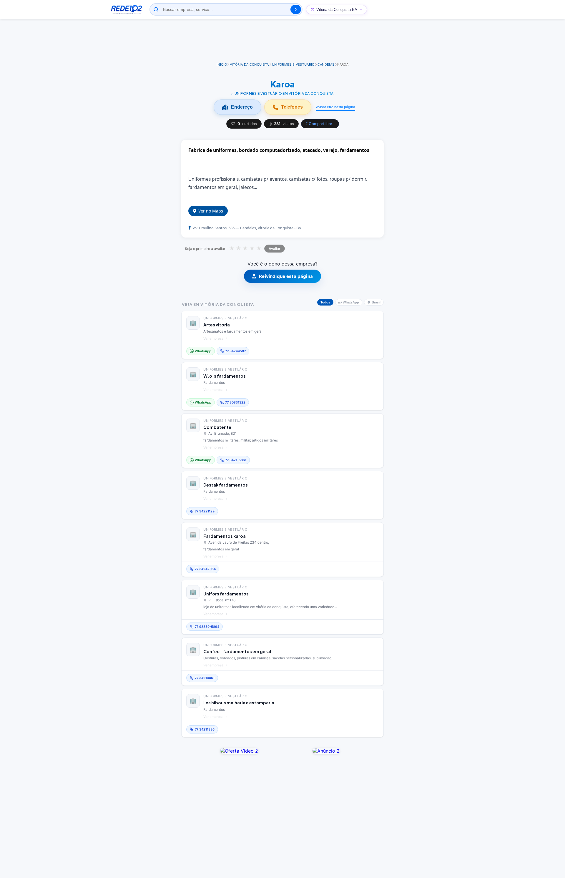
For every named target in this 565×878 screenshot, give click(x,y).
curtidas (244, 124)
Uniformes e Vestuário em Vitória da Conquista (284, 93)
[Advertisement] (282, 41)
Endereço (242, 106)
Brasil (376, 302)
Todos (325, 302)
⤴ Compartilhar (319, 123)
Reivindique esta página (286, 276)
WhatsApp (351, 302)
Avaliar (274, 248)
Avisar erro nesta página (335, 107)
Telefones (292, 106)
